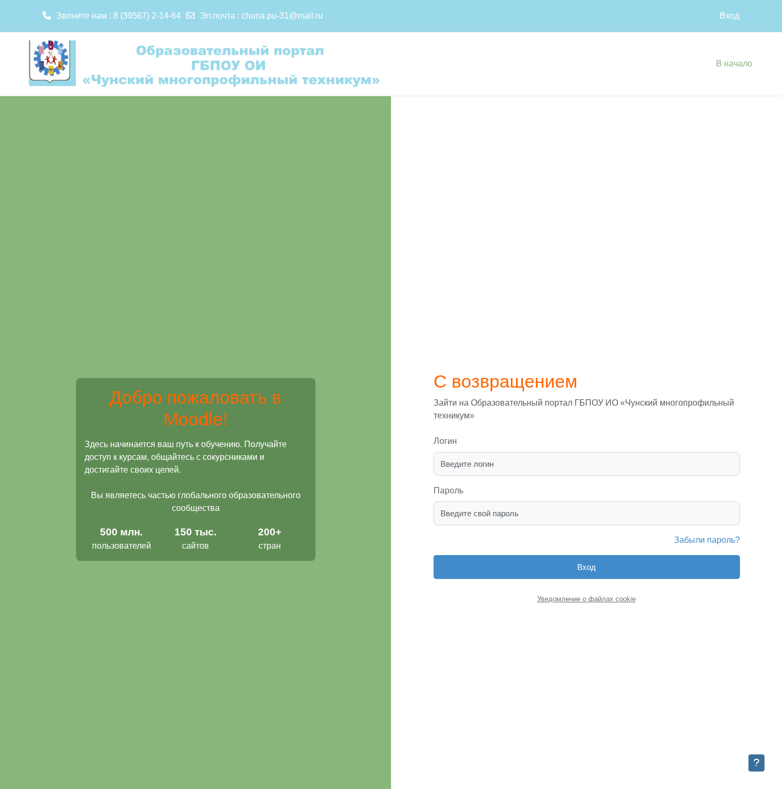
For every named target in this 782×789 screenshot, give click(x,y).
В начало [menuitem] (734, 63)
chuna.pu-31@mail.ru (282, 15)
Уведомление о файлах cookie (586, 599)
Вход (729, 15)
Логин (445, 441)
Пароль (448, 490)
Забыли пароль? (707, 539)
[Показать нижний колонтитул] (756, 763)
